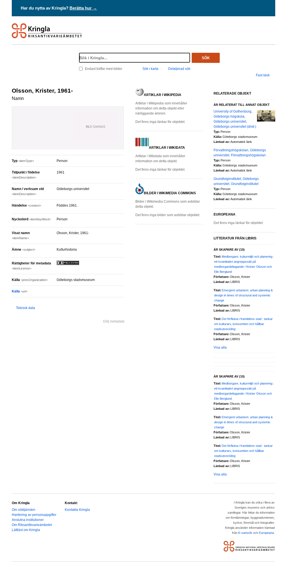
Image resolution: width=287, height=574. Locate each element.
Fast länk (263, 75)
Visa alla (220, 347)
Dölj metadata (113, 321)
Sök (206, 58)
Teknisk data (25, 308)
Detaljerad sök (179, 69)
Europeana (266, 532)
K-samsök (245, 532)
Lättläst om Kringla (26, 530)
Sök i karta (150, 69)
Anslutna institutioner (28, 520)
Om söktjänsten (23, 510)
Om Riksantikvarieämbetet (32, 525)
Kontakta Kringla (77, 510)
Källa (19, 291)
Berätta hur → (83, 8)
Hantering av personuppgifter (34, 515)
